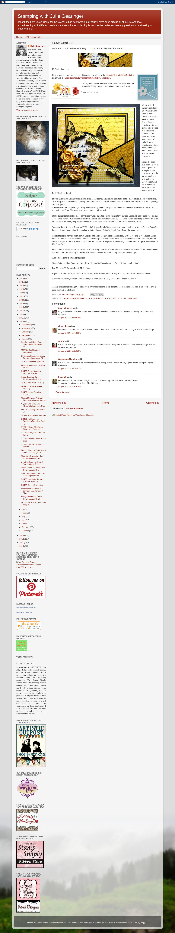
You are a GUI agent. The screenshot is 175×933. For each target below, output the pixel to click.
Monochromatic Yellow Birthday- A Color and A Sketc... (32, 491)
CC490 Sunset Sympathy (32, 485)
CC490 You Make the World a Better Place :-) (33, 480)
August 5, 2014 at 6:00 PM (69, 351)
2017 (21, 311)
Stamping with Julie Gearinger (50, 16)
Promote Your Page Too (24, 612)
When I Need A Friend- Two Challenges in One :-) (33, 469)
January (25, 531)
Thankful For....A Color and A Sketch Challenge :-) (33, 451)
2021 (21, 296)
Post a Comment (63, 392)
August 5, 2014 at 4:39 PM (69, 333)
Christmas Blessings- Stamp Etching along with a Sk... (33, 357)
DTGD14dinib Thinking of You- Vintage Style (32, 463)
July (24, 509)
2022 (21, 293)
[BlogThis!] (94, 294)
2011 (21, 543)
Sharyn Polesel (65, 308)
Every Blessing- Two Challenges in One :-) (31, 378)
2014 (21, 321)
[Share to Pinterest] (102, 294)
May (24, 516)
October (25, 332)
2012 (21, 539)
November (26, 328)
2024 (21, 285)
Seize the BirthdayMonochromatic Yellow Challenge (87, 78)
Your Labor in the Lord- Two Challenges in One (33, 475)
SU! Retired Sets (33, 37)
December (26, 325)
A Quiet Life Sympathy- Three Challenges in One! (33, 405)
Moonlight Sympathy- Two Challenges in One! (32, 457)
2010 (21, 546)
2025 (21, 282)
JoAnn (61, 341)
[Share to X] (97, 294)
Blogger (144, 923)
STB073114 (132, 298)
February (26, 527)
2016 (21, 314)
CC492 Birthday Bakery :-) (32, 383)
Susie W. (62, 377)
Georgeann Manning (67, 359)
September (27, 335)
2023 (21, 289)
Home (19, 37)
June (24, 513)
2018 (21, 307)
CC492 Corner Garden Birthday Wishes (31, 372)
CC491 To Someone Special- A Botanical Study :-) (33, 421)
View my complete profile (27, 110)
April (24, 520)
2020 (21, 300)
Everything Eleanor (78, 298)
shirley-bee (63, 326)
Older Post (152, 402)
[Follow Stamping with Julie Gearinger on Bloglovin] (28, 230)
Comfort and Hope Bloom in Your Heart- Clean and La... (33, 344)
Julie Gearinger (38, 46)
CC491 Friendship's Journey (33, 415)
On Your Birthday (95, 298)
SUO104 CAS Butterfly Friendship (30, 351)
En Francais (64, 298)
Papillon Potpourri (111, 298)
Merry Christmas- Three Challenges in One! (31, 498)
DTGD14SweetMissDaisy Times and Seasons (32, 428)
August (25, 339)
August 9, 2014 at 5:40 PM (69, 387)
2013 (21, 535)
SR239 (123, 298)
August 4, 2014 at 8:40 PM (69, 318)
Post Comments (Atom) (74, 408)
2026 (21, 278)
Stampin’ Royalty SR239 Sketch (120, 75)
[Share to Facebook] (99, 294)
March (25, 524)
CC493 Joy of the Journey (32, 362)
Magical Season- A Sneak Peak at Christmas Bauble (33, 399)
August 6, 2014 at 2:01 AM (69, 369)
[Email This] (91, 294)
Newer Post (59, 402)
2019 (21, 304)
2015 (21, 318)
